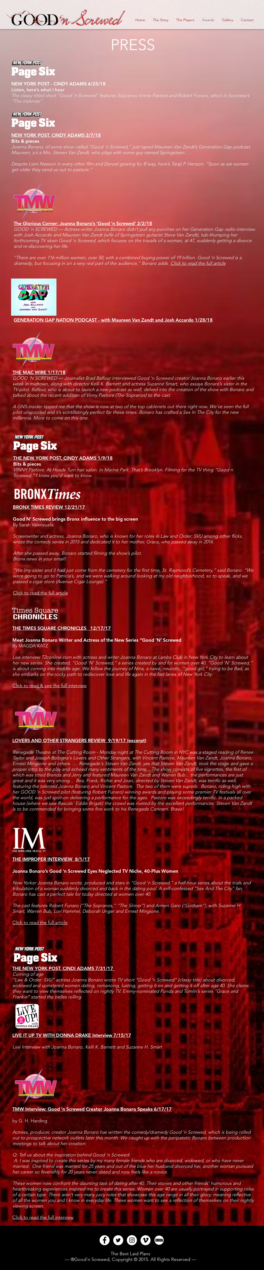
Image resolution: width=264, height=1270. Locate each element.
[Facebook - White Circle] (105, 1240)
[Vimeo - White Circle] (146, 1240)
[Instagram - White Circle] (132, 1240)
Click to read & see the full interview (49, 685)
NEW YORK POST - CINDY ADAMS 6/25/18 (58, 84)
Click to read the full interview (42, 1217)
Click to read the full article (198, 263)
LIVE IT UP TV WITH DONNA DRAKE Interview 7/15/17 (71, 1035)
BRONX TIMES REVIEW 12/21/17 (49, 507)
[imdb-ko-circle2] (159, 1240)
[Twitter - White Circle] (118, 1240)
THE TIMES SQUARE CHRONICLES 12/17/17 (61, 628)
